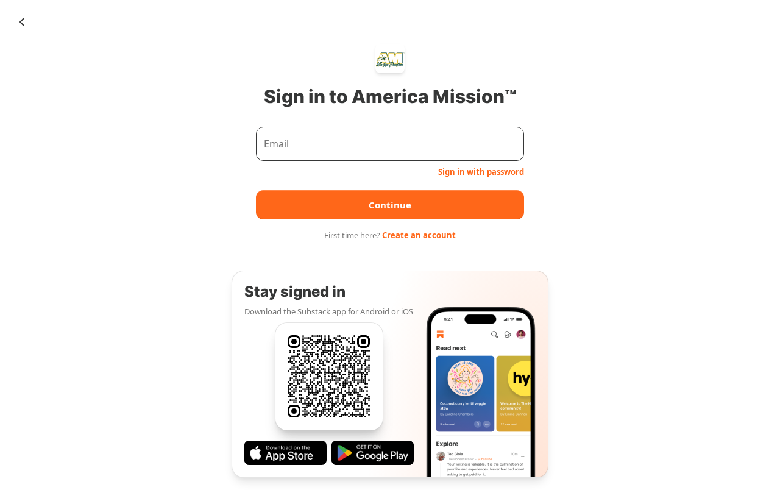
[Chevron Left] (22, 22)
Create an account (419, 235)
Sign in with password (481, 171)
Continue (390, 205)
